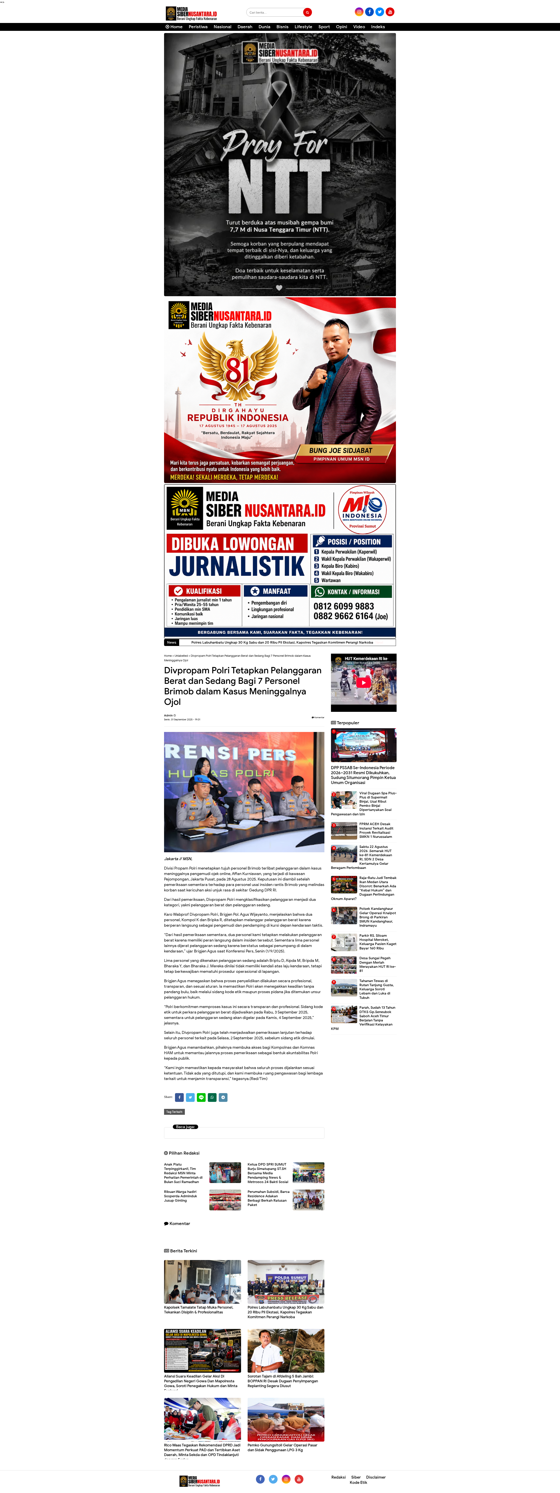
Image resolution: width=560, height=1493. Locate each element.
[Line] (201, 1097)
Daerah (245, 27)
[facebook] (369, 11)
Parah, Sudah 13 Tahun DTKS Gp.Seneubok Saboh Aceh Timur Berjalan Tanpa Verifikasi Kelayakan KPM (363, 1018)
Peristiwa (198, 27)
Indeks (378, 27)
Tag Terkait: (174, 1112)
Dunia (264, 27)
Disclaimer (376, 1477)
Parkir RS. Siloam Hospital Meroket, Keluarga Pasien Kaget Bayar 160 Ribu (377, 941)
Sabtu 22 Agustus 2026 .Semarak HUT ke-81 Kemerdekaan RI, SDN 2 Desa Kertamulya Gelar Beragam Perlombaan (361, 857)
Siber (356, 1477)
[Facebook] (179, 1097)
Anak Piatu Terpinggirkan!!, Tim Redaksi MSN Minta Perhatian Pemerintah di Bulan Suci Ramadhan (183, 1173)
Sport (324, 27)
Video (359, 27)
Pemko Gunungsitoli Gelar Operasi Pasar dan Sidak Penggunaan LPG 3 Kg (282, 1447)
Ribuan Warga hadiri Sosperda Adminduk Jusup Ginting (180, 1196)
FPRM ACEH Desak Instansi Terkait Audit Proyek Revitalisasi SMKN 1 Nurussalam (376, 830)
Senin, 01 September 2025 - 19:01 (182, 719)
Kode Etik (358, 1482)
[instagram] (359, 11)
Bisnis (282, 27)
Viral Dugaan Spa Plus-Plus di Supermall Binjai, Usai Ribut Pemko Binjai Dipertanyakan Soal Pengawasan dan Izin (364, 803)
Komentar (319, 717)
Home (176, 27)
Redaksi (338, 1477)
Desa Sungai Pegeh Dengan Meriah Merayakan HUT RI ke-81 (377, 964)
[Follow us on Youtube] (299, 1479)
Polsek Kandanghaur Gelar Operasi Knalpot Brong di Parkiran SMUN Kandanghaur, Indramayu (377, 917)
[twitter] (379, 11)
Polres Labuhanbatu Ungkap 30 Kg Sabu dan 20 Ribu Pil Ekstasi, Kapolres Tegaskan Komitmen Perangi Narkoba (285, 1312)
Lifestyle (303, 27)
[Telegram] (223, 1097)
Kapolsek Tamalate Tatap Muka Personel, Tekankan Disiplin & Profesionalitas (198, 1309)
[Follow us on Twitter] (273, 1479)
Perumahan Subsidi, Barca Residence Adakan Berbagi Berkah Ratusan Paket (269, 1198)
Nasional (222, 27)
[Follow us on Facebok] (260, 1479)
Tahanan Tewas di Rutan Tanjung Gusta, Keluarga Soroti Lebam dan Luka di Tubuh (376, 989)
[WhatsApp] (212, 1097)
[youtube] (390, 11)
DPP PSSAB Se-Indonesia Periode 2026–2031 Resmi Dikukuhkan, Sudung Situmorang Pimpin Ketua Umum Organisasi (363, 775)
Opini (341, 27)
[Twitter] (190, 1097)
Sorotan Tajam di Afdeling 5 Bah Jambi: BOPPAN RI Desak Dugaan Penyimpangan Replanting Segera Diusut (283, 1381)
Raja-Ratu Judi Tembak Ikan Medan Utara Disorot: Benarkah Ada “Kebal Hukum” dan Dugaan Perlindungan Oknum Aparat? (364, 888)
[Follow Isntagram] (286, 1479)
